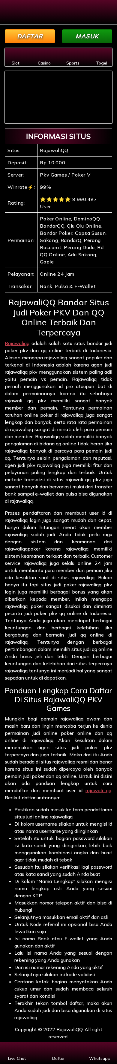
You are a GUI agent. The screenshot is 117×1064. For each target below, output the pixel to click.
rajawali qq (98, 790)
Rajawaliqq (17, 343)
